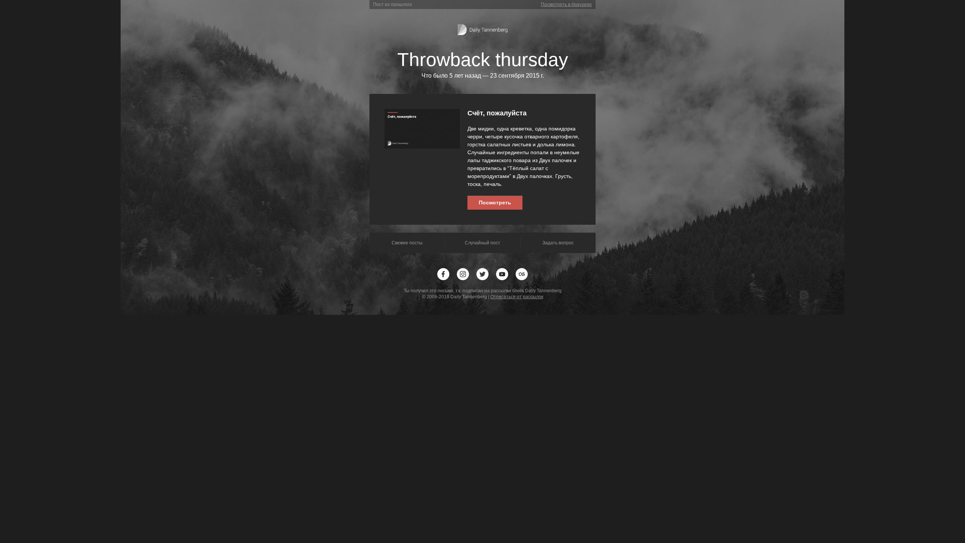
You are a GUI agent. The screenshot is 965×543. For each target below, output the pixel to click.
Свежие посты (407, 242)
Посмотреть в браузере (566, 4)
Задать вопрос (558, 242)
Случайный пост (482, 242)
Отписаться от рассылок (516, 296)
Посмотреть (495, 202)
